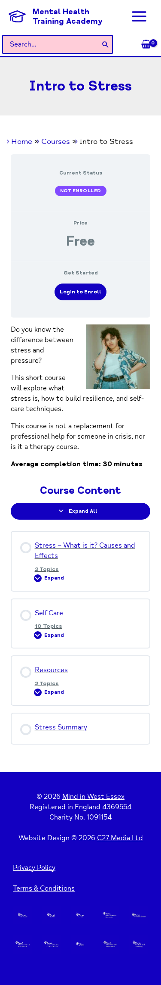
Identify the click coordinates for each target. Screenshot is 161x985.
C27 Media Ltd (120, 838)
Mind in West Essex (93, 796)
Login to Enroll (80, 292)
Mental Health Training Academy (68, 16)
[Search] (106, 44)
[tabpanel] (81, 396)
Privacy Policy (34, 867)
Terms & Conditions (44, 888)
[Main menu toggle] (139, 16)
